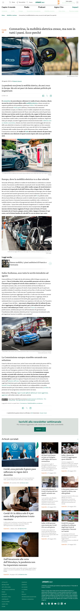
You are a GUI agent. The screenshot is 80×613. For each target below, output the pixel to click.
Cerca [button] (30, 2)
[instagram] (58, 604)
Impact (75, 7)
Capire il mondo (8, 7)
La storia (24, 589)
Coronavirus (23, 403)
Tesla (26, 131)
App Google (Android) (8, 589)
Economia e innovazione (33, 11)
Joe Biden (46, 387)
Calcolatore (5, 601)
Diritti (12, 11)
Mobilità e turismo (49, 11)
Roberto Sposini (17, 81)
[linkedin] (62, 604)
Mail (23, 592)
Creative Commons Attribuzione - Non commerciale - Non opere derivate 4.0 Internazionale (27, 399)
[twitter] (46, 604)
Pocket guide (17, 107)
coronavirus (7, 101)
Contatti (24, 584)
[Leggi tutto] (77, 439)
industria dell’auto (13, 381)
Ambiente (4, 11)
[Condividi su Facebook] (43, 96)
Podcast (41, 7)
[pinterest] (49, 604)
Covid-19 (4, 31)
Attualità (5, 582)
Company (24, 582)
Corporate (5, 599)
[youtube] (55, 604)
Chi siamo (24, 587)
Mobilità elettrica (31, 403)
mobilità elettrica (32, 103)
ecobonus (39, 403)
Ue (37, 195)
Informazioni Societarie (29, 597)
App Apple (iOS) (6, 587)
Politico (32, 105)
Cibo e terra (62, 11)
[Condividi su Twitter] (47, 96)
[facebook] (42, 604)
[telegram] (65, 604)
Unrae (33, 307)
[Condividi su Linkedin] (51, 96)
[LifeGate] (40, 2)
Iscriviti (38, 429)
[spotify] (52, 604)
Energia (21, 11)
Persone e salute (73, 11)
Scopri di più (43, 413)
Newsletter (22, 2)
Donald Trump (6, 385)
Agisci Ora (58, 7)
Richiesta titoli (6, 597)
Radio (26, 7)
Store (13, 2)
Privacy (24, 594)
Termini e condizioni (28, 599)
